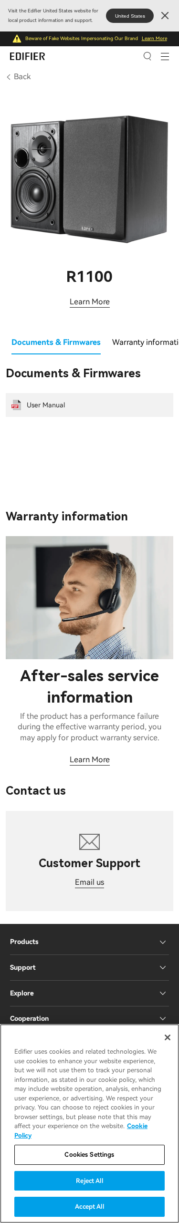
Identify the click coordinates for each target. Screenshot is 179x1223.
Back (22, 76)
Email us (89, 882)
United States (130, 16)
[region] (89, 1123)
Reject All (89, 1180)
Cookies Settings (89, 1154)
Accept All (89, 1206)
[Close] (167, 1037)
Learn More (154, 38)
